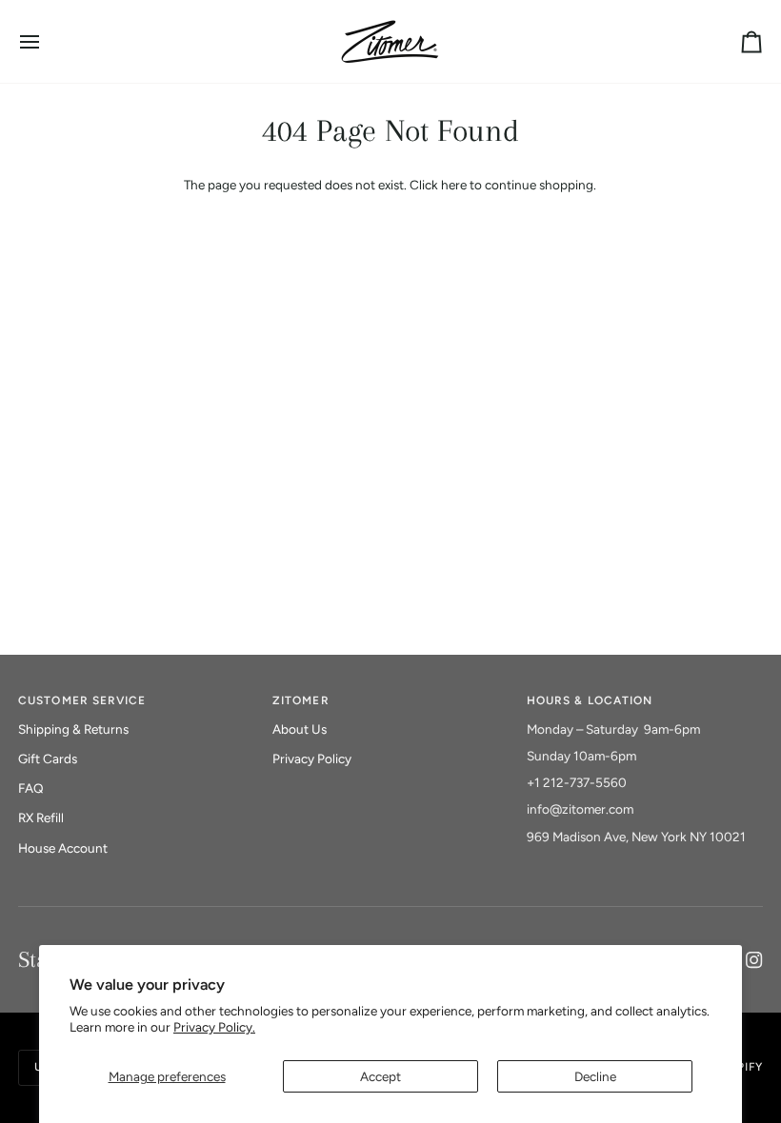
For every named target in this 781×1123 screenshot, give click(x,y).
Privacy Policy (311, 758)
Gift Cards (47, 758)
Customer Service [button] (82, 700)
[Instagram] (754, 960)
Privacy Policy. (214, 1026)
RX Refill (41, 817)
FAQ (31, 788)
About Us (299, 729)
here (454, 184)
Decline (595, 1076)
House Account (63, 848)
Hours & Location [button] (589, 700)
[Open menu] (46, 41)
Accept (380, 1076)
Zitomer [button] (300, 700)
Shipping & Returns (73, 729)
